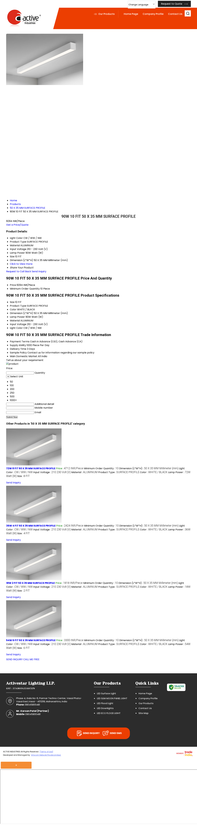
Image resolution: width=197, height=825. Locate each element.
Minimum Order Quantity (25, 288)
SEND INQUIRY (14, 659)
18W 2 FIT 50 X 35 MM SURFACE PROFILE (30, 583)
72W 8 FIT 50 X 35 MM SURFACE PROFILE (30, 468)
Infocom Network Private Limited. (46, 755)
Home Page (131, 14)
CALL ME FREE (31, 659)
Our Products (106, 14)
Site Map (144, 713)
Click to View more (21, 264)
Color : (153, 472)
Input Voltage (18, 324)
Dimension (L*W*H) (21, 313)
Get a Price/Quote (17, 225)
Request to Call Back (18, 271)
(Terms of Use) (46, 751)
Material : (84, 472)
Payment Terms (19, 341)
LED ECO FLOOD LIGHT (109, 713)
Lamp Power (17, 317)
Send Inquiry (39, 271)
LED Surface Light (106, 693)
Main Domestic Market (23, 356)
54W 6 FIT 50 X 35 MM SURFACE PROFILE (31, 640)
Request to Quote (172, 4)
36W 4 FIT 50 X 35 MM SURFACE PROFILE (31, 525)
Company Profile (153, 14)
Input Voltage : (52, 472)
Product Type (18, 306)
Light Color (16, 328)
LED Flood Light (105, 703)
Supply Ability (18, 345)
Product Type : (118, 472)
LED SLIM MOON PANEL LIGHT (112, 698)
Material (15, 320)
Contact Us (175, 14)
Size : (23, 476)
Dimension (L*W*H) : (148, 468)
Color (13, 309)
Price (13, 285)
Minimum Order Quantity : (101, 468)
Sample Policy (18, 352)
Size (12, 302)
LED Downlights (105, 708)
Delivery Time (18, 349)
